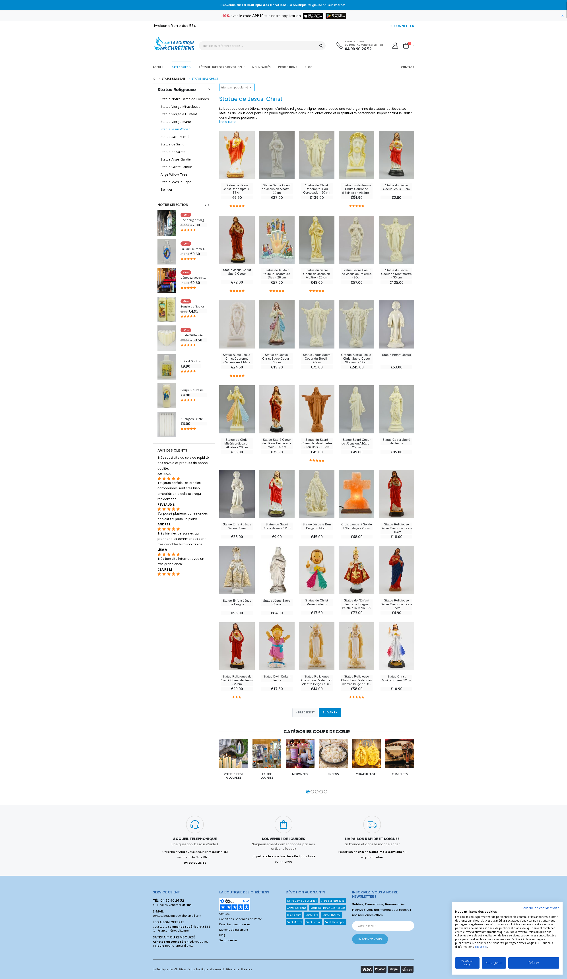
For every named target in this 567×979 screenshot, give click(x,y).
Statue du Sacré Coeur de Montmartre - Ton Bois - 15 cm (316, 443)
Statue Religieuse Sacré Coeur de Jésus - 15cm (396, 528)
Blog (308, 67)
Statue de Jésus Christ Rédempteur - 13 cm (237, 188)
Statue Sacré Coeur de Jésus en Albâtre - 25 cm (356, 443)
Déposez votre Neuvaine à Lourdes (194, 278)
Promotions (287, 67)
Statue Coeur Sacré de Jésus (396, 441)
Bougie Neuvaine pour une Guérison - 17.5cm (194, 390)
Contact (407, 67)
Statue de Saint (172, 144)
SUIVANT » (330, 712)
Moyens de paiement (233, 930)
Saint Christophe (335, 922)
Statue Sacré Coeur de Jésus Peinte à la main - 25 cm (276, 443)
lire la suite (227, 121)
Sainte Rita (311, 914)
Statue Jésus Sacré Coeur (277, 602)
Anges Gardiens (296, 907)
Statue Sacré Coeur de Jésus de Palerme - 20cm (356, 273)
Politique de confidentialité (540, 908)
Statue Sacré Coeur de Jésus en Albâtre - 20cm (277, 188)
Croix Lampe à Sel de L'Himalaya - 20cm (356, 526)
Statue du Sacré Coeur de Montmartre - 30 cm (396, 273)
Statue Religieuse (173, 78)
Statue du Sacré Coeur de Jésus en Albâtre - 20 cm (316, 273)
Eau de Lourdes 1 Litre (194, 249)
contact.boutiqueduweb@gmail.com (177, 916)
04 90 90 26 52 (358, 48)
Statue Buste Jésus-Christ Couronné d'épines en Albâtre (237, 358)
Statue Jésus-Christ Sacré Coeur (237, 271)
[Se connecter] (395, 45)
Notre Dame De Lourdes (302, 900)
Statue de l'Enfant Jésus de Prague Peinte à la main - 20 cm (356, 606)
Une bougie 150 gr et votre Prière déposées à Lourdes (194, 220)
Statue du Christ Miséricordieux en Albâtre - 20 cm (236, 443)
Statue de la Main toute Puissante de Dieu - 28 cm (277, 273)
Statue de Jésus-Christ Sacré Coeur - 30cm (276, 358)
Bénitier (167, 189)
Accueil (158, 67)
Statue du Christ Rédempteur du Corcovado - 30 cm (316, 188)
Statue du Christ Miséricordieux (316, 602)
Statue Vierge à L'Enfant (179, 114)
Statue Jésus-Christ (175, 129)
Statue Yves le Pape (176, 182)
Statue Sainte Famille (176, 166)
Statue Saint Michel (175, 136)
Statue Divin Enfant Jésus (276, 678)
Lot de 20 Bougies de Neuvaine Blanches (194, 335)
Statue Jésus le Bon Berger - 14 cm (317, 526)
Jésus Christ (294, 914)
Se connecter (228, 940)
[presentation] (211, 766)
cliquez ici (481, 947)
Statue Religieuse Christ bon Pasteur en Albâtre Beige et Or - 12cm (316, 682)
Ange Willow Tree (174, 174)
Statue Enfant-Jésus (396, 354)
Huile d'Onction (191, 361)
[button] (408, 45)
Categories (180, 67)
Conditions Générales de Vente (240, 919)
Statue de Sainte (173, 151)
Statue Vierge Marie (176, 121)
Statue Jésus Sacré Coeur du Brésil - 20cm (316, 358)
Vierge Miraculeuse (332, 900)
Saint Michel (294, 922)
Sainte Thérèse (331, 914)
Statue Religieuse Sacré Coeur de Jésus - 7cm (396, 604)
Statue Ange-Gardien (176, 159)
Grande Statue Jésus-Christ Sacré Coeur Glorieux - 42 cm (356, 358)
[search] (321, 45)
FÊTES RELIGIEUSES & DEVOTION (220, 67)
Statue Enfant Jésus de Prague (237, 602)
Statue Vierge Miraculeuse (180, 106)
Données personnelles (234, 924)
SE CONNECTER (402, 25)
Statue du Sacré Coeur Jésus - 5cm (396, 187)
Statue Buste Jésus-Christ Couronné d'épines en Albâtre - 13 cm (356, 190)
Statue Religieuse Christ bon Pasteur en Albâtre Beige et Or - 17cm (356, 682)
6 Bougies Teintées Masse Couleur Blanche (194, 419)
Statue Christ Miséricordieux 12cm (396, 678)
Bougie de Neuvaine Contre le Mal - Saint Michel (194, 306)
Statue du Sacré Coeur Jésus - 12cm (276, 526)
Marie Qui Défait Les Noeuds (328, 907)
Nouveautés (261, 67)
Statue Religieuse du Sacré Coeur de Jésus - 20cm (237, 680)
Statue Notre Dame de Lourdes (185, 99)
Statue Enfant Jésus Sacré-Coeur (237, 526)
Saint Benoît (313, 922)
